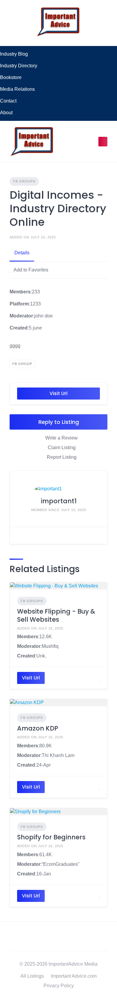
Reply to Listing (58, 422)
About (6, 112)
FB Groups (24, 181)
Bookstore (11, 77)
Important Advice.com (74, 976)
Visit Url (59, 393)
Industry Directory (18, 65)
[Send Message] (19, 535)
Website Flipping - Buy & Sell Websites (56, 615)
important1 (58, 501)
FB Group (22, 364)
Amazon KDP (37, 728)
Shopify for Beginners (51, 837)
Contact (8, 100)
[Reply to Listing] (92, 678)
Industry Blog (14, 54)
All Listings (32, 976)
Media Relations (17, 89)
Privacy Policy (59, 985)
